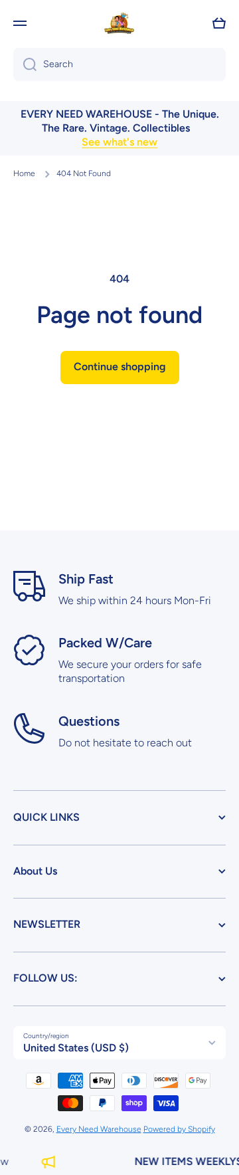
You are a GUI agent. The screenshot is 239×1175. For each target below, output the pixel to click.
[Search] (25, 64)
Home (24, 173)
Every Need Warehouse (98, 1129)
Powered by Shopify (179, 1129)
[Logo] (119, 23)
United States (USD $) (76, 1047)
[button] (219, 23)
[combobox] (119, 64)
